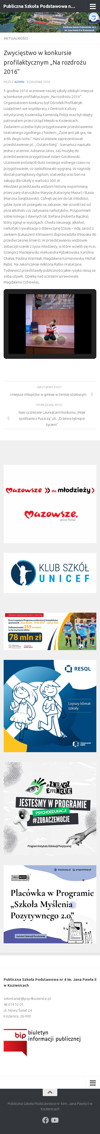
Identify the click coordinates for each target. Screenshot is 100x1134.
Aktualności (16, 38)
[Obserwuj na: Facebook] (45, 1120)
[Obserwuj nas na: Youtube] (54, 1120)
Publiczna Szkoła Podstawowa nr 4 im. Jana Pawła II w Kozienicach (39, 6)
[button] (38, 340)
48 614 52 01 (13, 1004)
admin (19, 81)
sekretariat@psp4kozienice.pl (27, 998)
